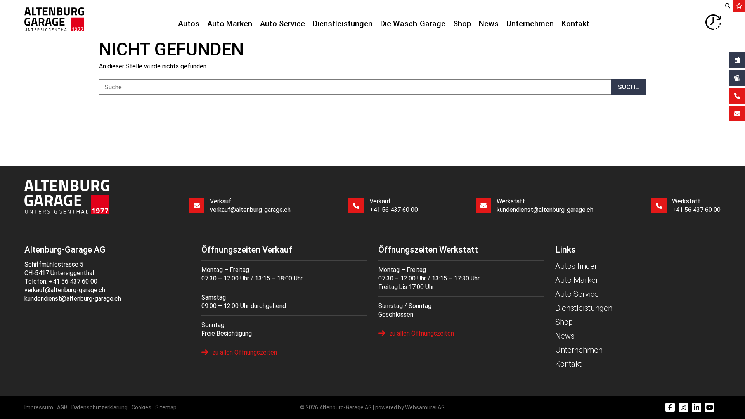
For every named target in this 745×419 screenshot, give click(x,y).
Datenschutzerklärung (99, 407)
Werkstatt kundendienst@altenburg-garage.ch (545, 205)
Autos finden (577, 266)
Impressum (38, 407)
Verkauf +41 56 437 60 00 (393, 205)
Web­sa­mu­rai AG (425, 407)
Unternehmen (530, 23)
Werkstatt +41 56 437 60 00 (696, 205)
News (489, 23)
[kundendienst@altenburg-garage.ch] (737, 113)
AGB (62, 407)
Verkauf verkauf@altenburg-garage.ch (250, 205)
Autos (188, 23)
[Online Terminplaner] (737, 60)
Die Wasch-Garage (412, 23)
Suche (628, 87)
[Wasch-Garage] (737, 78)
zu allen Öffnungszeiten (244, 352)
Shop (462, 23)
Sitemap (166, 407)
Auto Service (282, 23)
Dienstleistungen (342, 23)
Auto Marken (229, 23)
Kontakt (575, 23)
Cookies (141, 407)
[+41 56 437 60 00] (737, 96)
